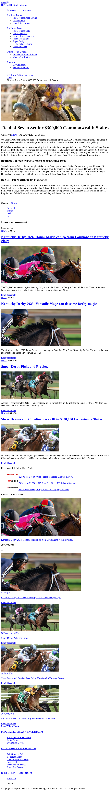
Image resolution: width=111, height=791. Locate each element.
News (9, 77)
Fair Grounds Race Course (25, 18)
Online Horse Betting (16, 52)
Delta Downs (19, 20)
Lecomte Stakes (20, 46)
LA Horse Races (14, 28)
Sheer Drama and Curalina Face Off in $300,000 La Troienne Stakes (51, 419)
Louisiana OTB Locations (19, 10)
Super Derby (18, 41)
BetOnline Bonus (21, 67)
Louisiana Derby (20, 33)
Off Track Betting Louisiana (20, 75)
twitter (10, 210)
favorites (11, 783)
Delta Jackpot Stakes (22, 44)
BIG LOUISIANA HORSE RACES (18, 748)
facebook (11, 208)
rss (8, 216)
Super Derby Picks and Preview (24, 366)
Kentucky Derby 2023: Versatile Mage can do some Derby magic (49, 304)
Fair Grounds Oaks (21, 31)
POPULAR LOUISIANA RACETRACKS (22, 732)
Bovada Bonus (19, 65)
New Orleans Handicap (23, 36)
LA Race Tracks (14, 15)
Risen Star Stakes (21, 38)
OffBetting (14, 5)
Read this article (8, 295)
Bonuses (11, 62)
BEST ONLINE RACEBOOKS (17, 773)
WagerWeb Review (21, 57)
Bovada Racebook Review (25, 54)
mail (9, 213)
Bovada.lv (11, 778)
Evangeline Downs (21, 23)
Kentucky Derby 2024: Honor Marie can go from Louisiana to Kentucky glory (37, 540)
